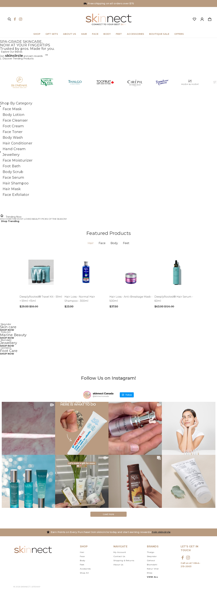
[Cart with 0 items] (210, 19)
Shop (36, 34)
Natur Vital (153, 569)
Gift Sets (51, 34)
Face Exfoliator (16, 195)
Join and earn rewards (21, 56)
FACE (95, 34)
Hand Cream (14, 149)
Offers (179, 34)
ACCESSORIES (135, 34)
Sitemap (36, 586)
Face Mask (12, 109)
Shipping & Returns (123, 560)
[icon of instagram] (20, 19)
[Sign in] (202, 19)
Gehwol (151, 560)
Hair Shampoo (16, 183)
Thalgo (150, 552)
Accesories (85, 569)
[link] (108, 49)
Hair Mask (12, 189)
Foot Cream (13, 126)
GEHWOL (6, 348)
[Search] (9, 19)
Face (102, 243)
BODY (107, 34)
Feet (126, 243)
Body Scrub (13, 172)
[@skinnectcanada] (87, 395)
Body (114, 243)
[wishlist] (194, 19)
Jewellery (11, 155)
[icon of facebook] (15, 19)
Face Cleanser (15, 120)
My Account (119, 552)
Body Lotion (13, 115)
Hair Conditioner (17, 143)
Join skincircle (161, 532)
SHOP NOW (7, 330)
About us (69, 34)
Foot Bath (11, 166)
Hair (91, 243)
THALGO (5, 332)
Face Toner (13, 132)
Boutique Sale (159, 34)
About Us (118, 564)
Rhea (149, 573)
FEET (119, 34)
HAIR (84, 34)
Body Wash (13, 137)
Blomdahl (6, 340)
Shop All (84, 573)
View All (152, 577)
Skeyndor (6, 324)
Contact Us (119, 556)
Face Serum (13, 177)
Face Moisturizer (18, 160)
